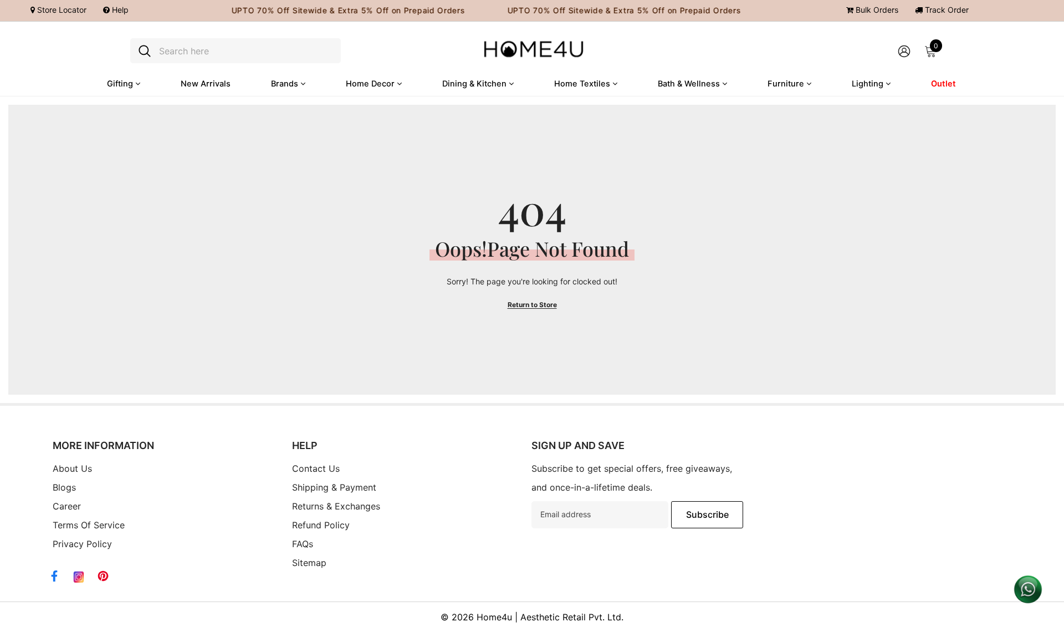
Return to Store (532, 304)
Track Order (946, 9)
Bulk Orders (875, 9)
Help (119, 9)
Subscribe (707, 514)
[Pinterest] (103, 576)
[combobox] (246, 50)
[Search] (235, 50)
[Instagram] (79, 577)
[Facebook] (54, 576)
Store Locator (60, 9)
